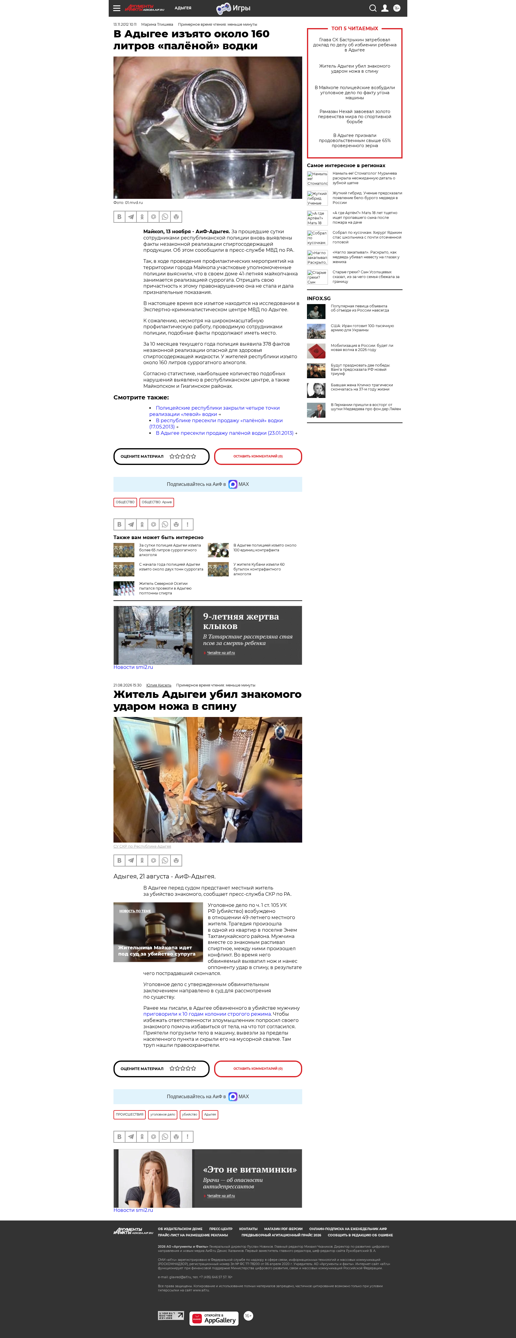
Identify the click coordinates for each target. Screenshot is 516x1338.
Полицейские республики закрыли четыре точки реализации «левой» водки (214, 411)
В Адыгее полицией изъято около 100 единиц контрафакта (265, 547)
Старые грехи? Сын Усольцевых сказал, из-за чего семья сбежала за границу (366, 277)
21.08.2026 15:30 (127, 685)
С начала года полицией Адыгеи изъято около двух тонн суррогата (171, 566)
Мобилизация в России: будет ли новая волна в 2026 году (362, 348)
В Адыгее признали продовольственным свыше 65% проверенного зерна (355, 140)
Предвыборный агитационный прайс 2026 (281, 1235)
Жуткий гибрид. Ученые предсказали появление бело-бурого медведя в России (367, 198)
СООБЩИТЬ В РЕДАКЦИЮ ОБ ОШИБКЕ (360, 1235)
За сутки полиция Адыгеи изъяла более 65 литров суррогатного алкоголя (170, 550)
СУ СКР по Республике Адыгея (142, 846)
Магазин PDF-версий (283, 1229)
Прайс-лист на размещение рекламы (193, 1235)
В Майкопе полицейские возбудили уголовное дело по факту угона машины (355, 92)
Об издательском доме (180, 1229)
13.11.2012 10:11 (124, 24)
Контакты (248, 1229)
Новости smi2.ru (133, 667)
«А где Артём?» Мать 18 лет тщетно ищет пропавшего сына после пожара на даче (365, 217)
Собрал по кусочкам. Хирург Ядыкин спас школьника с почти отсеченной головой (367, 237)
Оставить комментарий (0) (258, 456)
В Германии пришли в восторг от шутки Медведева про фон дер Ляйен (366, 407)
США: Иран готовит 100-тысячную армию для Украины (362, 328)
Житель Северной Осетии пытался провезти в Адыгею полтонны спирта (165, 588)
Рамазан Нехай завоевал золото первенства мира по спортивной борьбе (354, 116)
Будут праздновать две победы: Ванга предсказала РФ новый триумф (360, 369)
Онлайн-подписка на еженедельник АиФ (348, 1229)
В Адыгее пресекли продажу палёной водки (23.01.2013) (225, 433)
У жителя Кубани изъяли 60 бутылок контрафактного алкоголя (259, 569)
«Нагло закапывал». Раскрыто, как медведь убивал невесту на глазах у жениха (366, 257)
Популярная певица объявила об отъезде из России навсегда (360, 308)
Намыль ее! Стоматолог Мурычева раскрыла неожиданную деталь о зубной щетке (365, 178)
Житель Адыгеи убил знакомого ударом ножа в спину (354, 69)
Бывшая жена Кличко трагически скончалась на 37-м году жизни (362, 387)
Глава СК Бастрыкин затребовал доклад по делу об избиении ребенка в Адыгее (355, 45)
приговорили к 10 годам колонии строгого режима (207, 1014)
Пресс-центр (220, 1229)
